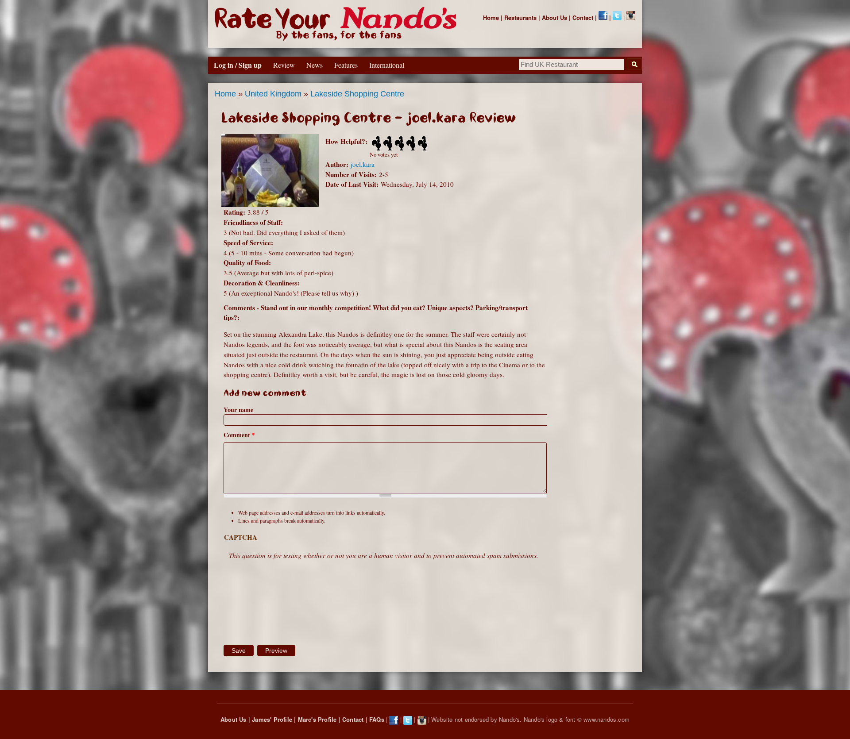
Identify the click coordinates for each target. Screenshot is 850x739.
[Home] (337, 23)
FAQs (376, 719)
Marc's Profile (317, 719)
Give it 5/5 (421, 143)
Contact (582, 17)
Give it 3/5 (398, 143)
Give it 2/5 (387, 143)
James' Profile (272, 719)
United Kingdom (273, 93)
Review (284, 64)
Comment (239, 434)
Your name (238, 409)
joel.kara (363, 164)
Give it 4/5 (410, 143)
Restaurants (520, 17)
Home (491, 17)
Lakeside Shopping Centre (357, 93)
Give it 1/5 (375, 143)
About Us (554, 17)
